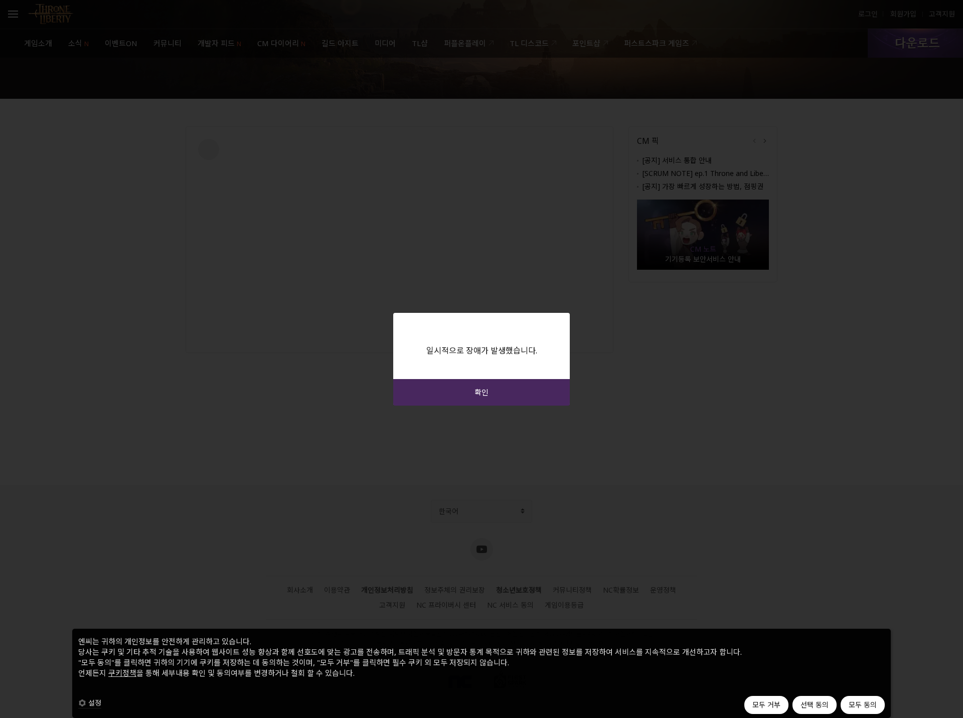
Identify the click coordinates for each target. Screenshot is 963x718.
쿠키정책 (122, 673)
